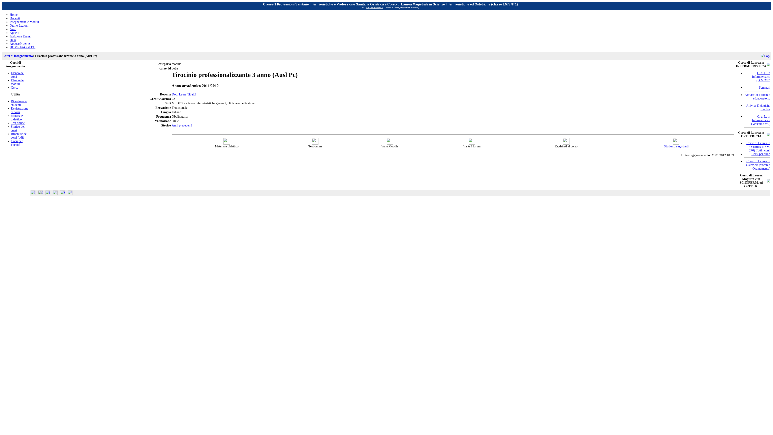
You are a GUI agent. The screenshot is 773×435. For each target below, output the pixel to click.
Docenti (15, 18)
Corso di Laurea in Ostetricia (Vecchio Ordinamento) (758, 165)
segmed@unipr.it (374, 7)
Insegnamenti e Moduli (24, 22)
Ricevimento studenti (19, 103)
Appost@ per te (20, 43)
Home (14, 14)
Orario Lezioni (19, 25)
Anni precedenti (182, 125)
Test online (18, 123)
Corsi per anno (760, 154)
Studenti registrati (676, 146)
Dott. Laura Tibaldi (184, 94)
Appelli (14, 32)
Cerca (14, 87)
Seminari (764, 87)
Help (13, 40)
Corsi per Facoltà (17, 142)
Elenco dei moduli (17, 82)
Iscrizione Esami (20, 36)
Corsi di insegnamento (17, 56)
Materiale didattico (17, 117)
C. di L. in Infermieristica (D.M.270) (761, 76)
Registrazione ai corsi (19, 110)
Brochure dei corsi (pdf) (19, 135)
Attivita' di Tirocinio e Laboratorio (757, 96)
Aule (13, 29)
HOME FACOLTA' (22, 47)
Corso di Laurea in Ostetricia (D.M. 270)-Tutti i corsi (758, 146)
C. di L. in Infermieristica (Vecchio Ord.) (760, 120)
